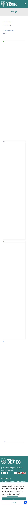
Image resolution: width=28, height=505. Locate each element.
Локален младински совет (8, 30)
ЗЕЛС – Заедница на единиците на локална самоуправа (13, 481)
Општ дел (5, 33)
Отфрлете (14, 502)
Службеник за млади (7, 21)
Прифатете (14, 499)
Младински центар (7, 25)
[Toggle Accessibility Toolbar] (25, 502)
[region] (14, 493)
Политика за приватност (12, 496)
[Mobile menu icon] (25, 4)
